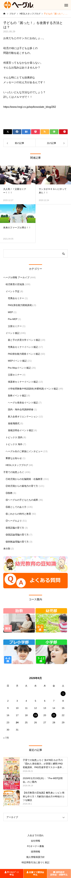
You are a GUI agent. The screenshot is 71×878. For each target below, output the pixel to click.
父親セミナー (15, 326)
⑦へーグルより (14, 520)
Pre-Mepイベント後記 (19, 367)
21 (54, 715)
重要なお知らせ (14, 458)
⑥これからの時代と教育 (18, 513)
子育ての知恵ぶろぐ (13, 472)
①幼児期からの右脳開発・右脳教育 (24, 479)
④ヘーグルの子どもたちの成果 (22, 500)
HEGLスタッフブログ (17, 465)
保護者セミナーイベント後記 (23, 381)
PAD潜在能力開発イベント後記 (24, 354)
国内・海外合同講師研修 (20, 409)
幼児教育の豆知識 (15, 284)
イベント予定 (12, 291)
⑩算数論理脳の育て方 (17, 541)
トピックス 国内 (14, 437)
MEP (10, 312)
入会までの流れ (35, 835)
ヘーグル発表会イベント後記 (23, 402)
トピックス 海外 (14, 444)
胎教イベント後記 (17, 395)
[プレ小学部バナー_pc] (19, 663)
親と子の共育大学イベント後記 (24, 340)
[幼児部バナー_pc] (51, 631)
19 (35, 715)
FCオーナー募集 (35, 846)
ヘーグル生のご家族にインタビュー (24, 451)
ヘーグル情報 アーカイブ (16, 277)
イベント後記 (12, 333)
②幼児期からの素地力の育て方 (22, 486)
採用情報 (35, 851)
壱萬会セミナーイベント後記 (23, 347)
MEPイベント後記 (17, 360)
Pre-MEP (12, 319)
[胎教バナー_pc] (19, 631)
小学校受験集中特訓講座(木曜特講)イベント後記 (33, 388)
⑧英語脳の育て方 (15, 527)
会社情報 (35, 840)
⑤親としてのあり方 (16, 507)
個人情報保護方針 (35, 857)
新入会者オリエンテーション (23, 416)
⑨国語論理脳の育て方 (17, 534)
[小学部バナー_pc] (51, 663)
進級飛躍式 (13, 423)
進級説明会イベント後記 (20, 430)
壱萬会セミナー (16, 298)
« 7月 (6, 737)
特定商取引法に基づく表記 (35, 862)
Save (63, 131)
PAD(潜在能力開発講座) (20, 305)
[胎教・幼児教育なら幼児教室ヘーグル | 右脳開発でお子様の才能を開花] (19, 5)
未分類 (6, 548)
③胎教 (9, 493)
